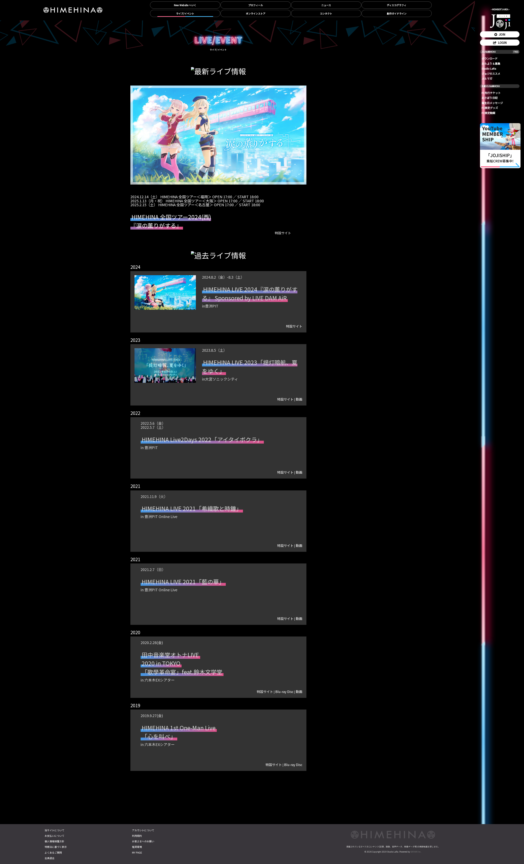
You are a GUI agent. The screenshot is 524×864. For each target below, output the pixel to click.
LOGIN (502, 43)
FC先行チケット (491, 93)
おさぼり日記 (490, 98)
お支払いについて (54, 835)
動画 (299, 399)
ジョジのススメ (491, 73)
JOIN (501, 34)
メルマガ (487, 78)
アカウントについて (143, 830)
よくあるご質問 (53, 852)
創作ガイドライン (397, 13)
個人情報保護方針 (54, 841)
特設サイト (294, 326)
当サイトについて (54, 830)
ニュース (326, 5)
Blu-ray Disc (284, 691)
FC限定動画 (488, 113)
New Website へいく (185, 5)
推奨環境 (137, 846)
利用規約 (137, 835)
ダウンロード (490, 58)
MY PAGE (137, 852)
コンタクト (326, 13)
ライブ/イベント (185, 13)
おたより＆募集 (491, 63)
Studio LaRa (489, 68)
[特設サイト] (283, 238)
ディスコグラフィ (396, 5)
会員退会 (49, 858)
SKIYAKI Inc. (415, 851)
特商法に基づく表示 (56, 846)
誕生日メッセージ (492, 103)
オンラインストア (255, 13)
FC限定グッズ (490, 108)
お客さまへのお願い (143, 841)
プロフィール (255, 5)
